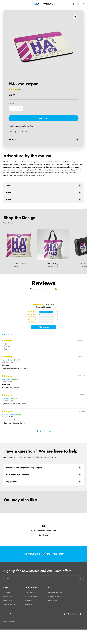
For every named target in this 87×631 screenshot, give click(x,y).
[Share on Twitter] (19, 131)
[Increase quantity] (20, 108)
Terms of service (9, 604)
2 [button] (40, 431)
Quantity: (11, 103)
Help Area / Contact (55, 592)
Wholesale (28, 600)
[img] (7, 340)
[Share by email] (26, 131)
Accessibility (52, 600)
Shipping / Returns (55, 596)
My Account (7, 596)
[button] (13, 90)
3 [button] (44, 431)
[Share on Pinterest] (22, 131)
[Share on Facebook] (15, 131)
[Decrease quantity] (12, 108)
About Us (6, 592)
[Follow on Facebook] (4, 613)
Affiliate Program (31, 596)
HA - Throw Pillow (19, 264)
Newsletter (28, 604)
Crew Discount (30, 592)
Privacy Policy (8, 600)
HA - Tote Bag (52, 264)
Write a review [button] (43, 327)
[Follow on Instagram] (10, 613)
